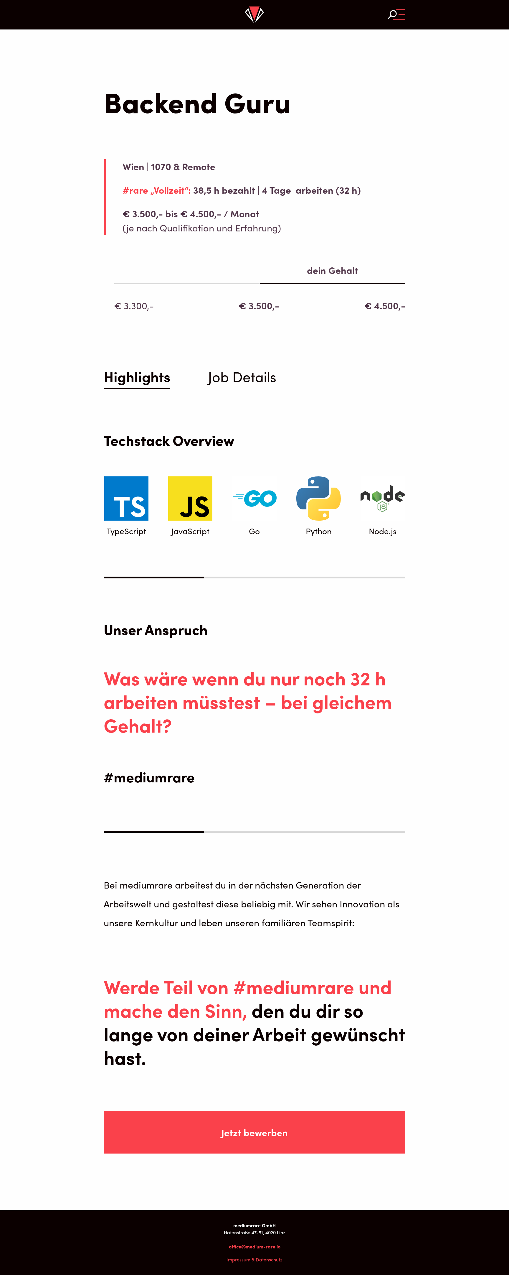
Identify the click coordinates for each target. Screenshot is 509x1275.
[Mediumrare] (254, 14)
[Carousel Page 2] (254, 577)
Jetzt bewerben (254, 1132)
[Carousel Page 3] (355, 577)
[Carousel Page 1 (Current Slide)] (154, 577)
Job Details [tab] (242, 376)
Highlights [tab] (137, 377)
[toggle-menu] (396, 14)
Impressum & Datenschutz (254, 1259)
